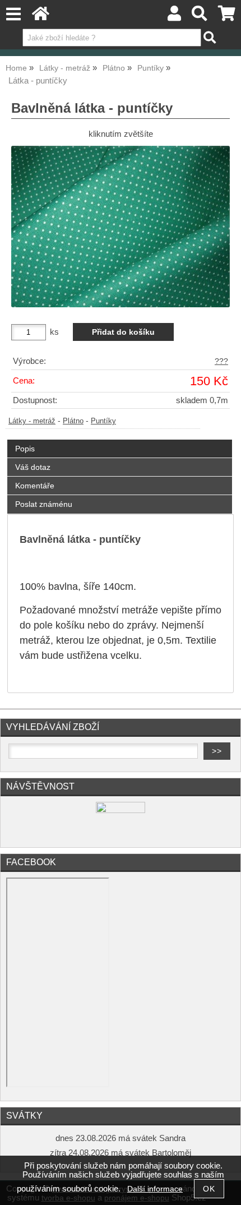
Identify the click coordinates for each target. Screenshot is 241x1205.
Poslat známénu (43, 504)
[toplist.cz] (120, 810)
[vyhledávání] (200, 16)
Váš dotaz (32, 467)
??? (221, 361)
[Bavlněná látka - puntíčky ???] (120, 226)
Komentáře (34, 485)
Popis (25, 448)
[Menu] (13, 14)
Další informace (155, 1189)
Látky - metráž (31, 421)
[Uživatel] (174, 16)
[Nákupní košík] (226, 16)
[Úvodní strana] (40, 16)
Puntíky (103, 421)
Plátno (73, 421)
